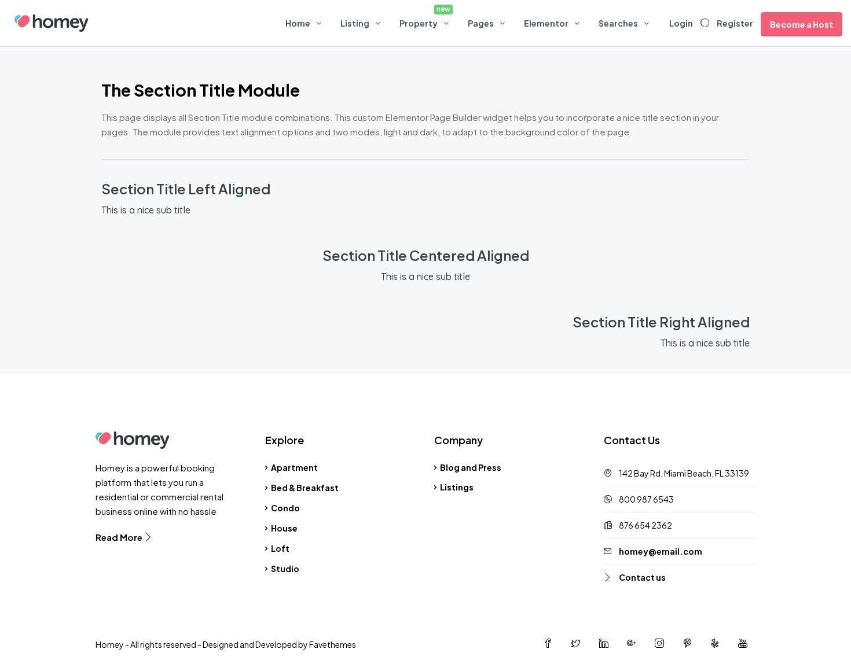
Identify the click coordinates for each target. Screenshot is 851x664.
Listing (354, 23)
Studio (285, 568)
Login (681, 23)
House (284, 528)
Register (735, 23)
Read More (120, 537)
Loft (280, 548)
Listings (457, 487)
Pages (481, 23)
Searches (618, 23)
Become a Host (801, 24)
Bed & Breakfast (305, 487)
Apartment (294, 467)
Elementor (546, 23)
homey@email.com (660, 551)
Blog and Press (470, 467)
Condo (285, 508)
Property (418, 23)
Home (297, 23)
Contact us (642, 577)
